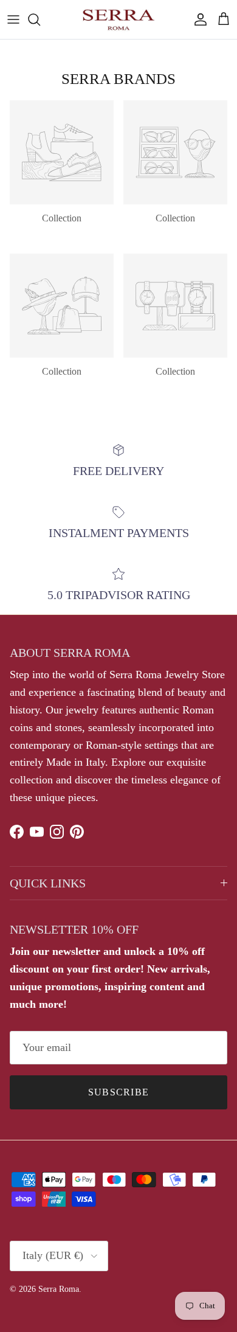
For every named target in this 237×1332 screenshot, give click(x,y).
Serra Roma (58, 1289)
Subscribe (118, 1092)
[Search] (40, 19)
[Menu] (13, 19)
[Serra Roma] (118, 19)
